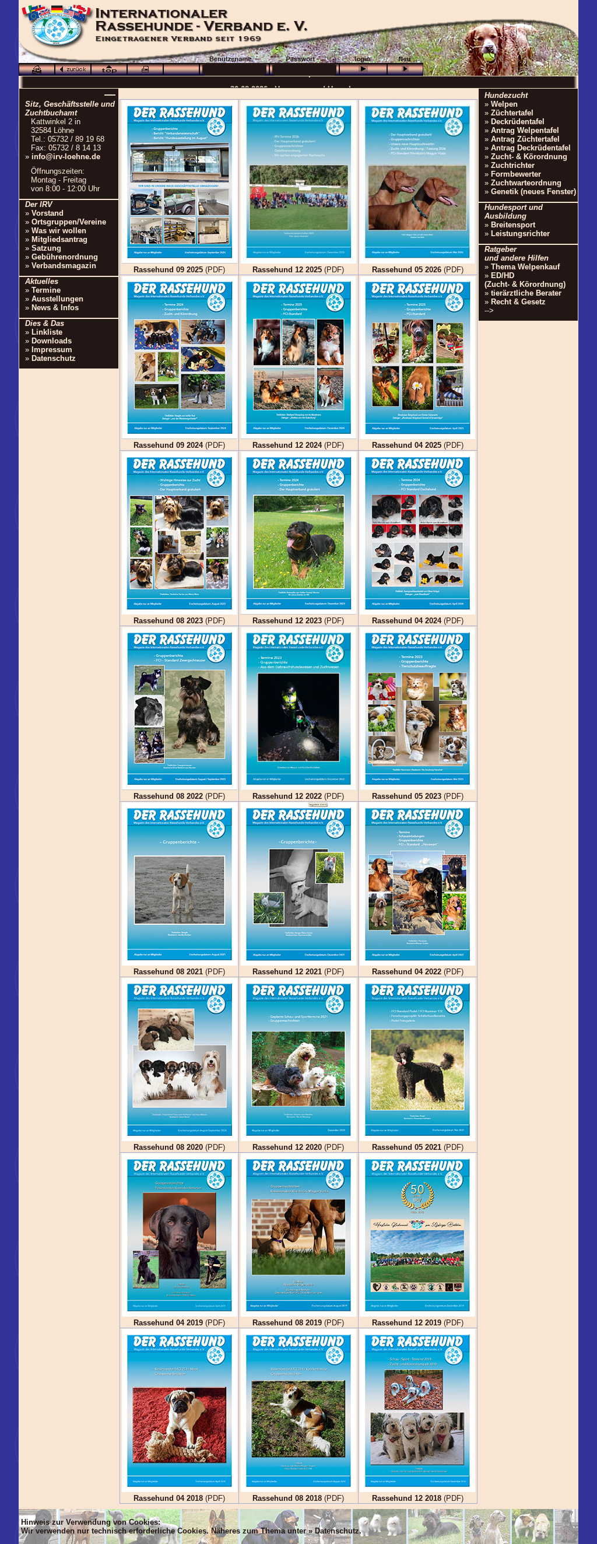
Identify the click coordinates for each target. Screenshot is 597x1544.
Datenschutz (53, 358)
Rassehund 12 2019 (406, 1322)
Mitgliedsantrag (59, 239)
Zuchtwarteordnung (526, 182)
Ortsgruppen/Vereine (68, 221)
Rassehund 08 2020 (168, 1147)
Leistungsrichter (520, 233)
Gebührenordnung (64, 256)
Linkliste (46, 332)
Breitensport (513, 224)
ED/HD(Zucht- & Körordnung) (525, 280)
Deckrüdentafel (518, 121)
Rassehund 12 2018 (406, 1498)
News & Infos (55, 307)
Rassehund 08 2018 (287, 1498)
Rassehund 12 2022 (287, 796)
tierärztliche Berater (526, 293)
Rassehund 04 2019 (168, 1322)
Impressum (51, 349)
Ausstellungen (57, 298)
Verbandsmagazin (63, 265)
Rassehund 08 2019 (287, 1322)
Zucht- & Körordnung (529, 156)
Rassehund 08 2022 (168, 796)
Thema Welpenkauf (525, 266)
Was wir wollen (58, 230)
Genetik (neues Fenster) (533, 191)
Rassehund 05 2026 (406, 269)
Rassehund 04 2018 (168, 1498)
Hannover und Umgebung (321, 82)
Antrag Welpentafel (525, 130)
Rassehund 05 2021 (406, 1147)
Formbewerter (516, 174)
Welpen (504, 104)
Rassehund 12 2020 (287, 1147)
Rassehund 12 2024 (287, 445)
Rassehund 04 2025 (406, 445)
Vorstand (47, 213)
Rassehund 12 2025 (287, 269)
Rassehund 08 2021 (168, 971)
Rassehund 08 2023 (168, 620)
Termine (46, 290)
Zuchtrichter (513, 165)
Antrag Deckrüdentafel (531, 147)
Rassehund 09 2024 (168, 445)
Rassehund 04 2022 (406, 971)
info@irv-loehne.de (65, 156)
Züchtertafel (512, 112)
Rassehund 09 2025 (168, 269)
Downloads (51, 340)
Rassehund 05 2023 (406, 796)
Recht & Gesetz (518, 301)
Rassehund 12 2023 (287, 620)
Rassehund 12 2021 (287, 971)
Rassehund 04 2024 (406, 620)
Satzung (46, 248)
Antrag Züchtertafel (525, 139)
